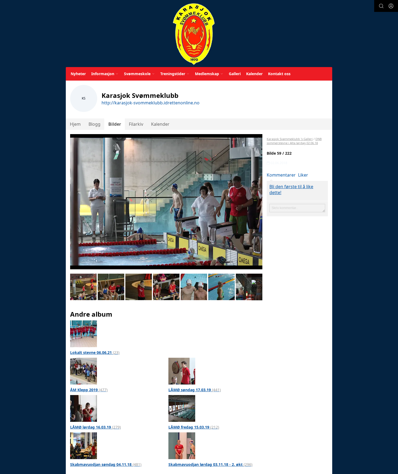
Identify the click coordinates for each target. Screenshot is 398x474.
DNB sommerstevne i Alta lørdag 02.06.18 (294, 141)
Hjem (75, 124)
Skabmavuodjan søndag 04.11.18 (105, 464)
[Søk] (381, 6)
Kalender (254, 73)
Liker (303, 175)
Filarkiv (136, 124)
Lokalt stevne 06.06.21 (94, 352)
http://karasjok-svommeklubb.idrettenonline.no (151, 103)
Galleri (235, 73)
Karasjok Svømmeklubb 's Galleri (290, 139)
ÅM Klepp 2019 (88, 389)
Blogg (94, 124)
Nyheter (78, 73)
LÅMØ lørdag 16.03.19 (95, 427)
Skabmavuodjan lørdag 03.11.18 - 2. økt (210, 464)
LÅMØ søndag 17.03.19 (194, 389)
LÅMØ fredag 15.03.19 (193, 427)
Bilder (114, 124)
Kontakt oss (279, 73)
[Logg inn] (391, 6)
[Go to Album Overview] (83, 333)
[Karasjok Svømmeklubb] (193, 34)
